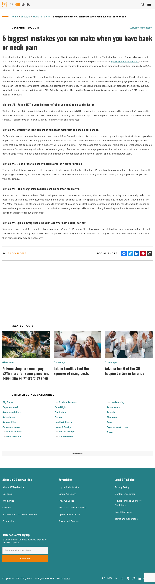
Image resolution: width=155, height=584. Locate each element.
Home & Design (62, 427)
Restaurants (113, 407)
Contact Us (8, 521)
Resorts (111, 412)
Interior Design (66, 431)
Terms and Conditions (126, 519)
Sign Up (25, 558)
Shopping (112, 417)
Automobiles (9, 422)
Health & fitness (41, 16)
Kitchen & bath (66, 436)
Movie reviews (14, 431)
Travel (110, 432)
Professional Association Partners (19, 514)
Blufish (67, 578)
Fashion (58, 417)
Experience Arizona (117, 427)
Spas (109, 422)
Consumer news (11, 427)
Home (15, 16)
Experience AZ (10, 407)
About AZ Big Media (13, 487)
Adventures (8, 417)
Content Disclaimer (125, 494)
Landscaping (117, 402)
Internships (8, 501)
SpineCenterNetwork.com (124, 61)
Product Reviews (67, 402)
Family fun (60, 412)
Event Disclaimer (123, 512)
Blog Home (17, 253)
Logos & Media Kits (69, 487)
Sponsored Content (69, 521)
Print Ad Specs (66, 501)
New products (13, 436)
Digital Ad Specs (67, 494)
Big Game (7, 402)
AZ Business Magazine (141, 27)
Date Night (60, 407)
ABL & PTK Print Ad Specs (72, 507)
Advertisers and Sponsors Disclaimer (128, 503)
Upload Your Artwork (69, 514)
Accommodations (11, 412)
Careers (6, 507)
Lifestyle (25, 16)
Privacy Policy (122, 487)
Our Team (7, 494)
